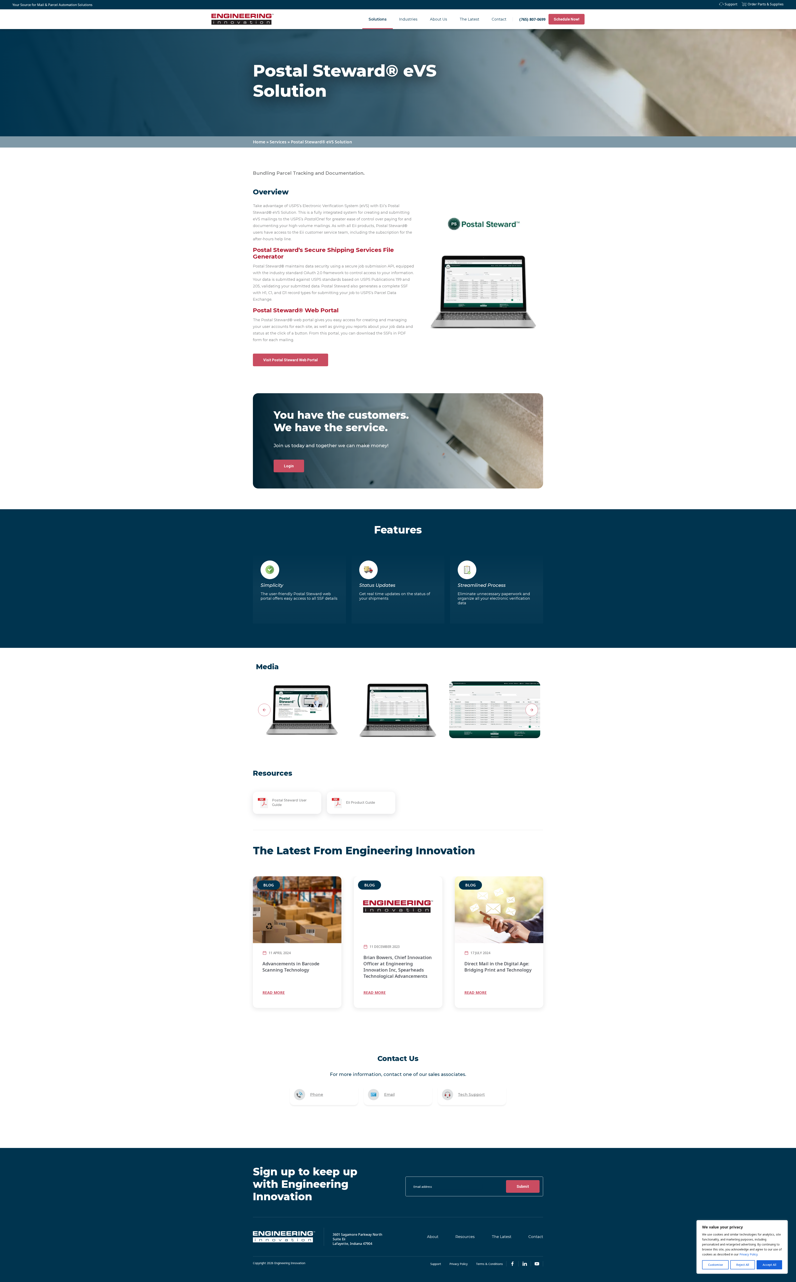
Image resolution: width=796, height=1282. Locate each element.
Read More (273, 992)
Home (259, 142)
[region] (742, 1247)
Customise (715, 1265)
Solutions (378, 19)
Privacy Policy (748, 1254)
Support (731, 4)
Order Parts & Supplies (766, 4)
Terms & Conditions (489, 1264)
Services (278, 142)
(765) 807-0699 (532, 19)
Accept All (769, 1265)
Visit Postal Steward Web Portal (290, 360)
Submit (523, 1186)
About (432, 1236)
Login (289, 466)
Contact (499, 19)
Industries (408, 19)
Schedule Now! (566, 19)
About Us (438, 19)
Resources (465, 1236)
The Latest (469, 19)
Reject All (742, 1265)
